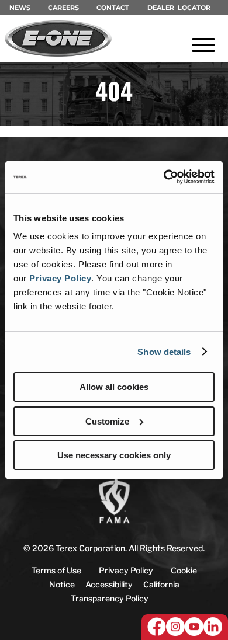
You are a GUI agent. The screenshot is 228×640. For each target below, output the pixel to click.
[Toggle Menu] (203, 45)
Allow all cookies (114, 387)
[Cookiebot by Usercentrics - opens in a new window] (164, 177)
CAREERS (63, 8)
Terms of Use (56, 570)
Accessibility (109, 584)
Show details (164, 352)
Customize (107, 421)
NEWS (19, 8)
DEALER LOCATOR (178, 8)
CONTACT (112, 8)
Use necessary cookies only (114, 455)
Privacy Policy (60, 278)
